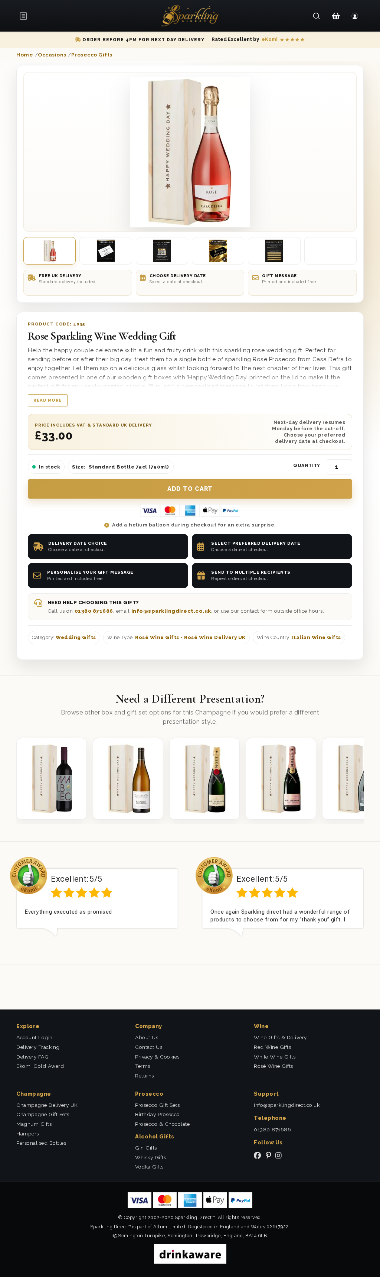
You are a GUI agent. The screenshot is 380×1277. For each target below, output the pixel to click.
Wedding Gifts (76, 637)
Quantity (306, 465)
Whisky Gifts (150, 1157)
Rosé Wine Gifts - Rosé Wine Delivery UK (190, 637)
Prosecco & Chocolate (162, 1124)
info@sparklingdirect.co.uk (171, 611)
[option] (97, 902)
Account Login (34, 1037)
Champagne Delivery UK (47, 1105)
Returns (144, 1076)
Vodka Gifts (149, 1167)
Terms (142, 1066)
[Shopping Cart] (335, 16)
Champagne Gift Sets (42, 1114)
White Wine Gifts (274, 1057)
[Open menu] (26, 16)
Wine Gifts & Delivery (280, 1037)
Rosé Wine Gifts (273, 1066)
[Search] (316, 16)
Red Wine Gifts (272, 1047)
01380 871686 (94, 611)
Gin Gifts (146, 1148)
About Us (146, 1037)
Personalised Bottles (41, 1143)
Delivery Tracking (38, 1047)
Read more (47, 400)
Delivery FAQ (32, 1057)
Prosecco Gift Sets (157, 1105)
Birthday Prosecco (157, 1114)
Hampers (27, 1134)
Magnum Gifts (34, 1124)
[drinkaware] (190, 1253)
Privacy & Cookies (157, 1057)
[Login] (355, 16)
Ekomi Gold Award (40, 1066)
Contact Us (148, 1047)
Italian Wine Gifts (316, 637)
